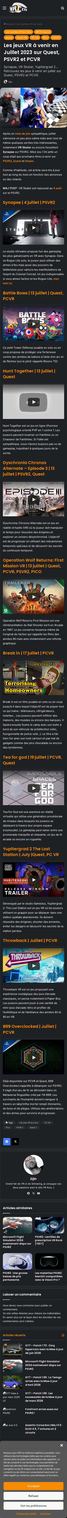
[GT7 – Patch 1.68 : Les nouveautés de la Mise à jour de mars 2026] (13, 1398)
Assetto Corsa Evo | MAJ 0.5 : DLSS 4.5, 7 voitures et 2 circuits (44, 1428)
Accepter (34, 1486)
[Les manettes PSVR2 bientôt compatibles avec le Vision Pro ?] (49, 1261)
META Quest (43, 31)
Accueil (10, 24)
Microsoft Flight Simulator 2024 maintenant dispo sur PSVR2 (17, 1242)
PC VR (35, 37)
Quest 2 (33, 1127)
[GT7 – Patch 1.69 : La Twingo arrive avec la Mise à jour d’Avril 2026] (13, 1382)
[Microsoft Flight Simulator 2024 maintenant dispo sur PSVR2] (17, 1225)
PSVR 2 (19, 1127)
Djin (10, 82)
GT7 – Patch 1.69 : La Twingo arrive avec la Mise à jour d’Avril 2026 (43, 1381)
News (9, 37)
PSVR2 (56, 37)
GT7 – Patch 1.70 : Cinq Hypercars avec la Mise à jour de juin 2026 (44, 1349)
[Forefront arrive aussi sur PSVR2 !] (13, 1414)
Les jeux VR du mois (28, 1122)
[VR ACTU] (18, 8)
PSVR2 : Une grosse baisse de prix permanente (15, 1276)
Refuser (33, 1496)
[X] (15, 1141)
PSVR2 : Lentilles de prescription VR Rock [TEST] (48, 1240)
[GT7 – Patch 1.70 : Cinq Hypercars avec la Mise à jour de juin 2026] (13, 1350)
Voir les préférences (33, 1505)
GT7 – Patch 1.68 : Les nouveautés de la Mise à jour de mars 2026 (44, 1397)
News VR (22, 37)
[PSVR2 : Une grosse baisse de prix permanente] (17, 1261)
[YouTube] (38, 1193)
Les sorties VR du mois (29, 24)
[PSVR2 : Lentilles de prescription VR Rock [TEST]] (49, 1225)
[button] (61, 1445)
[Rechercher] (62, 9)
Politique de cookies (26, 1513)
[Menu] (4, 9)
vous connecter (25, 1305)
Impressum (45, 1513)
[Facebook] (6, 1141)
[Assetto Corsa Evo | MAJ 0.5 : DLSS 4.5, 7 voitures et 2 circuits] (13, 1430)
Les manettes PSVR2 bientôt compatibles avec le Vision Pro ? (49, 1276)
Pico (45, 37)
